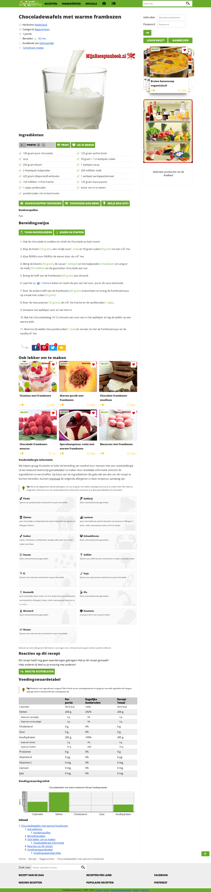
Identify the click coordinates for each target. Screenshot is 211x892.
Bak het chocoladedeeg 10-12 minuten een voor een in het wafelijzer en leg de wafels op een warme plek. (75, 319)
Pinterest (160, 882)
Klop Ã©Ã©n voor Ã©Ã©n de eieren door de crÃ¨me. (53, 256)
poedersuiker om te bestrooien (41, 193)
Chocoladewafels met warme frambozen (44, 826)
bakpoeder (101, 264)
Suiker (27, 535)
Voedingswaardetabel (40, 849)
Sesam (27, 554)
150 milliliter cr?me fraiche (38, 182)
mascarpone (46, 302)
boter (41, 249)
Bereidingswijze (36, 836)
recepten (51, 3)
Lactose (88, 517)
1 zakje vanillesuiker (34, 187)
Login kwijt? (155, 40)
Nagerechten (42, 29)
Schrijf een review (33, 47)
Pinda (26, 498)
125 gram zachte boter (94, 153)
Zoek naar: (25, 867)
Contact (98, 890)
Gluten (27, 517)
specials (91, 3)
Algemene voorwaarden (121, 890)
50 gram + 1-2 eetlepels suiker (98, 159)
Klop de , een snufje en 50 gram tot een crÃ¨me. (77, 249)
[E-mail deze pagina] (62, 348)
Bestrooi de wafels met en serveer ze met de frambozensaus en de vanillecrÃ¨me (73, 331)
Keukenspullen (42, 832)
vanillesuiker (102, 302)
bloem (43, 264)
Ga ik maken (85, 145)
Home (22, 859)
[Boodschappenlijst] (104, 3)
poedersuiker (63, 329)
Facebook (161, 875)
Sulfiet (87, 554)
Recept (33, 859)
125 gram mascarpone (94, 182)
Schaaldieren (91, 535)
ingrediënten (71, 3)
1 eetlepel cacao (90, 164)
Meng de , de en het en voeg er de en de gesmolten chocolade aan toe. (74, 266)
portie (28, 34)
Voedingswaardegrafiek (47, 853)
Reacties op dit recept (40, 846)
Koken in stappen (72, 232)
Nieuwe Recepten (30, 882)
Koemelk (28, 592)
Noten (27, 629)
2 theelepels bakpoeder (36, 170)
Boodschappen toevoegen (42, 203)
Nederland (41, 24)
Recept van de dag (31, 875)
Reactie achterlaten (39, 671)
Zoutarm (89, 610)
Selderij (88, 498)
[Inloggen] (147, 33)
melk (34, 268)
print (65, 145)
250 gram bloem (32, 164)
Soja (86, 573)
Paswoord (149, 24)
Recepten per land (99, 875)
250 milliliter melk (91, 170)
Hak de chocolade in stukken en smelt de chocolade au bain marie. (61, 241)
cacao (68, 264)
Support (136, 890)
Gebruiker (149, 17)
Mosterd (28, 610)
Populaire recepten (100, 882)
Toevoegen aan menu (84, 203)
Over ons (145, 890)
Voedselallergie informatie (49, 843)
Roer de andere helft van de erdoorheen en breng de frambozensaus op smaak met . (74, 293)
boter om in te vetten (93, 187)
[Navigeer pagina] (205, 853)
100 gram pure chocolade (38, 153)
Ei (24, 573)
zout (25, 159)
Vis (85, 592)
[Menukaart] (113, 3)
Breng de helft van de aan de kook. (56, 275)
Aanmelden (180, 40)
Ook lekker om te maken (41, 839)
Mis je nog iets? (118, 203)
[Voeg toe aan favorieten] (53, 365)
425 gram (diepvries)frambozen (41, 176)
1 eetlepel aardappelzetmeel (97, 176)
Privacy (106, 890)
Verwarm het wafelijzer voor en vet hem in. (47, 310)
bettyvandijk (47, 43)
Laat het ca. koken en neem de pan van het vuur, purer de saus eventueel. (73, 283)
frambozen (60, 275)
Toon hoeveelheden (38, 232)
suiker (102, 249)
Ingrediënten (34, 829)
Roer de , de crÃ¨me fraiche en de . (68, 302)
